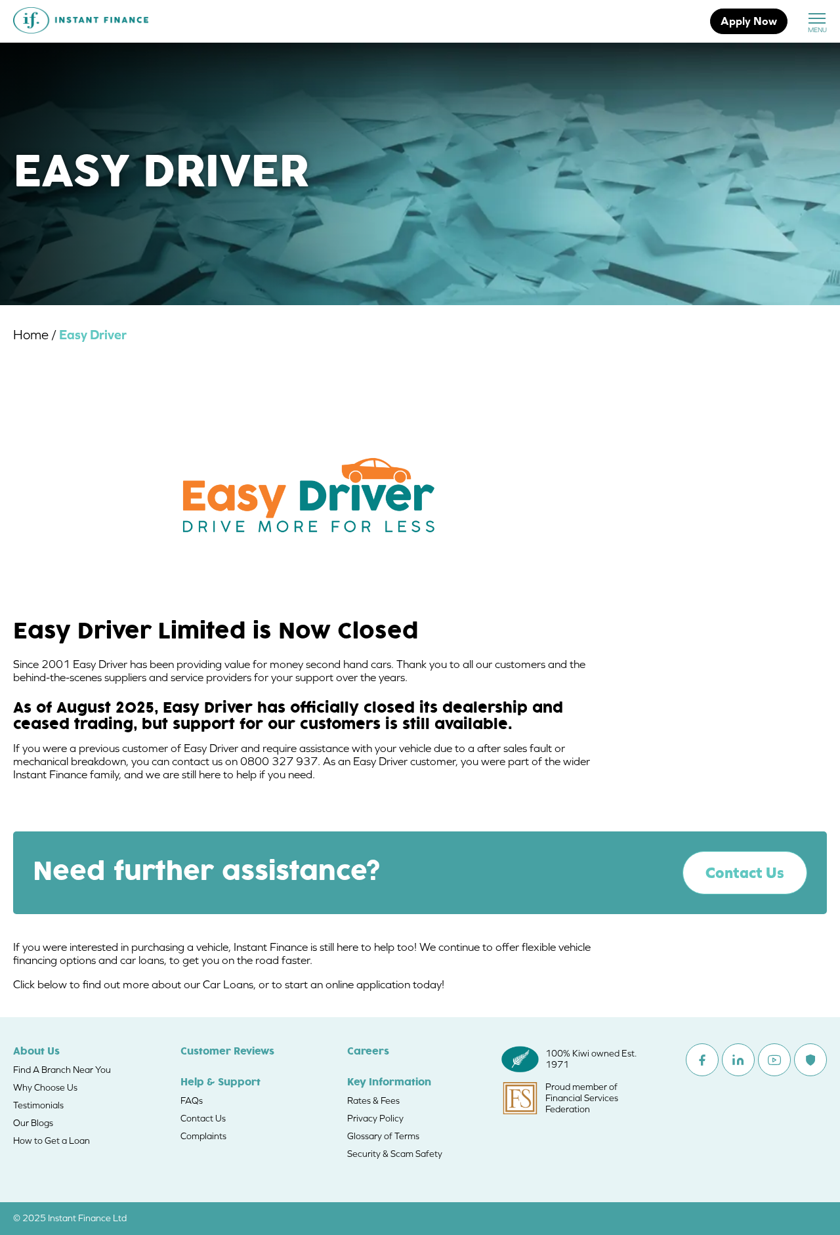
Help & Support (220, 1082)
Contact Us (744, 872)
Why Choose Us (45, 1087)
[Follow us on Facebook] (702, 1059)
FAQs (191, 1100)
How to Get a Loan (51, 1140)
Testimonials (38, 1105)
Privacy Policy (375, 1118)
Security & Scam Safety (394, 1153)
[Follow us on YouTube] (774, 1059)
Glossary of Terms (383, 1136)
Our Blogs (33, 1123)
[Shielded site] (810, 1059)
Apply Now (749, 21)
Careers (368, 1052)
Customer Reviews (227, 1052)
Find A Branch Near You (62, 1069)
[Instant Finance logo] (80, 21)
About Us (36, 1052)
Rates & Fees (373, 1100)
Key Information (389, 1082)
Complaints (203, 1136)
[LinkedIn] (738, 1059)
